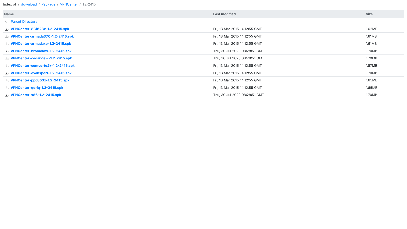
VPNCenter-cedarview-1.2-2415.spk (41, 58)
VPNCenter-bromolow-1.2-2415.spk (41, 51)
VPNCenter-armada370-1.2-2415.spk (42, 36)
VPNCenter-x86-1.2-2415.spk (36, 95)
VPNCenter (69, 4)
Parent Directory (24, 21)
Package (48, 4)
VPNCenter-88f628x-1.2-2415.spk (40, 29)
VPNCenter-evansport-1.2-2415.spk (41, 73)
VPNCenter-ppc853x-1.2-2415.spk (40, 80)
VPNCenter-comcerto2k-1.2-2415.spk (43, 65)
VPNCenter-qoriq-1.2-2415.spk (37, 87)
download (29, 4)
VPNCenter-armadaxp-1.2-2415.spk (41, 43)
